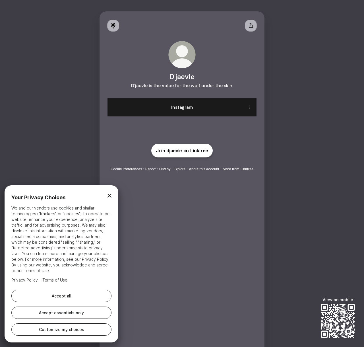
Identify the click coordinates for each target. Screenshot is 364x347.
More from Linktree (238, 169)
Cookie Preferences (126, 169)
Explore (179, 169)
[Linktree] (113, 25)
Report (150, 169)
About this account (204, 169)
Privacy (164, 169)
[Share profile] (251, 25)
